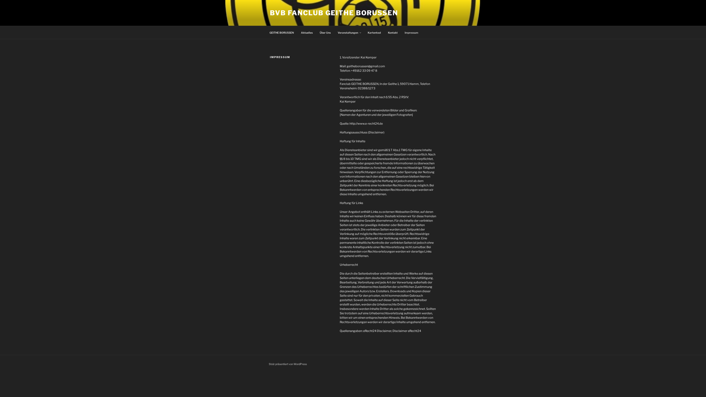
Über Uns (325, 32)
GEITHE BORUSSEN (282, 32)
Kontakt (393, 32)
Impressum (411, 32)
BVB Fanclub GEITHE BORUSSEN (334, 13)
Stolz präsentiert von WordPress (288, 364)
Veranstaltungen (348, 32)
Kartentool (374, 32)
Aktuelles (307, 32)
